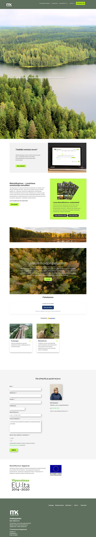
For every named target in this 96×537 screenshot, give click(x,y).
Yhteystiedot (83, 505)
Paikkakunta (13, 406)
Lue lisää (48, 279)
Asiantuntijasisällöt (51, 266)
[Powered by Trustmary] (48, 318)
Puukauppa (55, 3)
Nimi (11, 386)
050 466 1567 (56, 408)
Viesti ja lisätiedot (15, 418)
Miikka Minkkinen (36, 266)
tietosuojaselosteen (14, 445)
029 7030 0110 (14, 521)
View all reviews (48, 307)
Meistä (72, 3)
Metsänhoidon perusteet (48, 263)
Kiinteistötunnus (14, 412)
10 (53, 291)
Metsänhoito (63, 3)
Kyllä (12, 438)
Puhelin (12, 399)
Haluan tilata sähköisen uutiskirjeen (20, 435)
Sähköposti (13, 393)
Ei (11, 440)
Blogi (57, 266)
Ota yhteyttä (80, 3)
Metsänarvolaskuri (59, 505)
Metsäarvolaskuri (44, 3)
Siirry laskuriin (21, 166)
